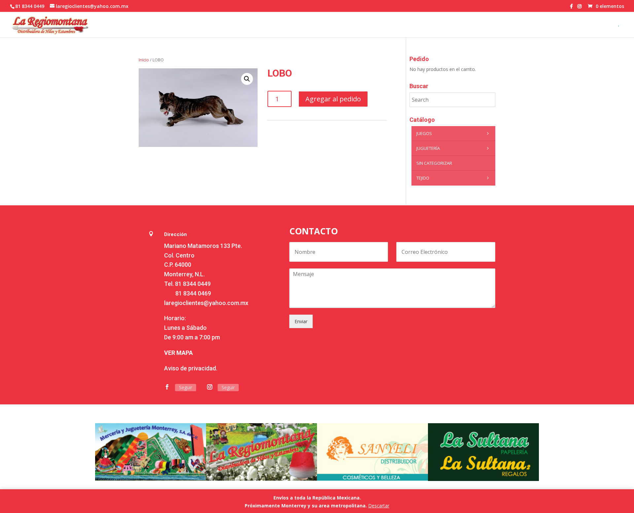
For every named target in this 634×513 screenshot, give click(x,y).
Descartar (378, 505)
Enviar (301, 321)
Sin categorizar (434, 163)
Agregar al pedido (333, 98)
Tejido (422, 178)
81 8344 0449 (193, 283)
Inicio (144, 60)
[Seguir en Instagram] (209, 387)
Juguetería (428, 148)
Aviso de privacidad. (190, 368)
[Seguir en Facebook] (167, 387)
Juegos (424, 133)
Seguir (185, 387)
